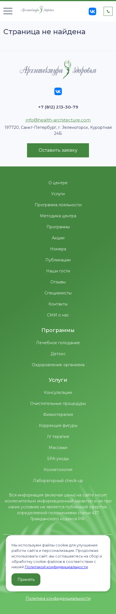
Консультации (58, 392)
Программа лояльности (58, 204)
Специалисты (58, 293)
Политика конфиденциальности (58, 598)
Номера (58, 248)
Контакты (58, 304)
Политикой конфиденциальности (56, 567)
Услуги (58, 193)
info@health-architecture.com (58, 120)
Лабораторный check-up (58, 480)
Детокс (58, 353)
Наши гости (58, 271)
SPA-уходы (58, 458)
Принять (26, 579)
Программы (58, 226)
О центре (58, 182)
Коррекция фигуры (58, 425)
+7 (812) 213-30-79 (58, 107)
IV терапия (58, 436)
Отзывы (58, 282)
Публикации (58, 259)
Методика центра (58, 215)
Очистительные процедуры (58, 403)
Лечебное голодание (58, 342)
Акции (58, 237)
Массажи (58, 447)
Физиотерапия (58, 414)
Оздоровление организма (58, 364)
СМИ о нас (58, 315)
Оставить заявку (58, 150)
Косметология (58, 469)
